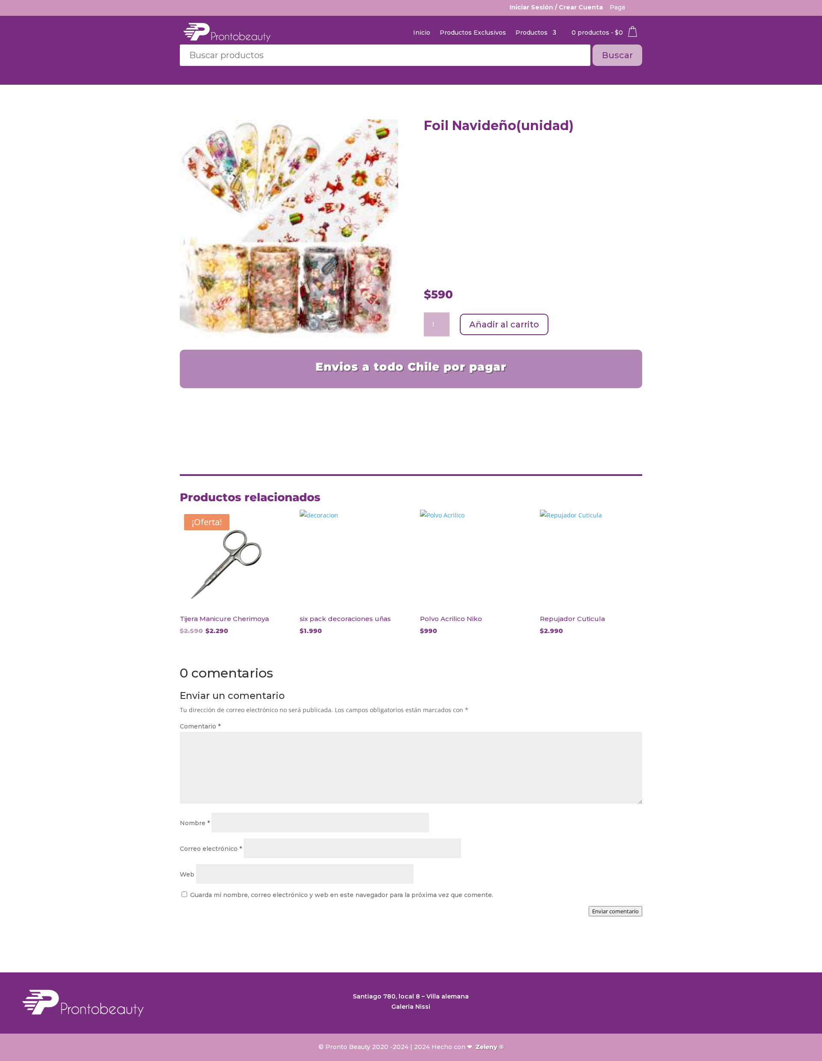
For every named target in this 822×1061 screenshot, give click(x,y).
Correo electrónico (211, 849)
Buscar (617, 55)
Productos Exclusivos (473, 32)
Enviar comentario (615, 911)
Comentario (200, 726)
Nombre (195, 823)
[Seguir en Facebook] (781, 1001)
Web (187, 874)
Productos (531, 32)
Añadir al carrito (504, 324)
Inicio (421, 32)
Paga (617, 7)
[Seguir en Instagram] (798, 1001)
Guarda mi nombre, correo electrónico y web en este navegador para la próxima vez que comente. (341, 895)
